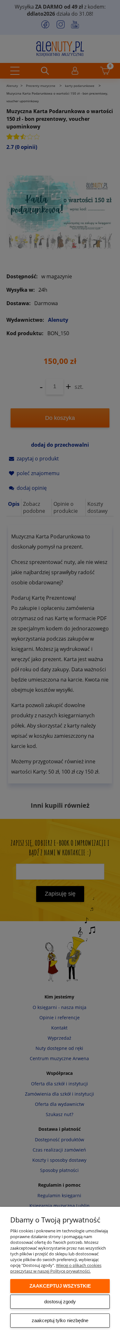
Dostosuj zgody (60, 1301)
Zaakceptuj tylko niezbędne (60, 1320)
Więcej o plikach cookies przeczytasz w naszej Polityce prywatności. (55, 1268)
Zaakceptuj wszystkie (60, 1286)
